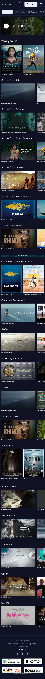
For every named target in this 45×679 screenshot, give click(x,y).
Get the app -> (23, 649)
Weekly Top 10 (9, 41)
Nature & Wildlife (10, 416)
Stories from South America (16, 138)
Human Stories (9, 486)
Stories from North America (16, 196)
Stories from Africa (11, 225)
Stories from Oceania (13, 167)
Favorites (21, 12)
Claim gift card (23, 646)
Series (4, 329)
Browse (8, 12)
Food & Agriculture (11, 358)
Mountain (6, 544)
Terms (9, 644)
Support (23, 644)
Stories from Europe (12, 109)
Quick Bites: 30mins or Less (16, 261)
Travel (4, 387)
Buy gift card (33, 644)
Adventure (7, 445)
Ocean (4, 573)
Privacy (16, 644)
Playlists (34, 12)
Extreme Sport (9, 515)
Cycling (5, 602)
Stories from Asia (10, 80)
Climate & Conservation (14, 300)
